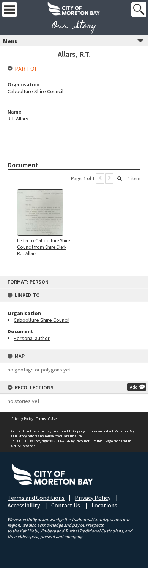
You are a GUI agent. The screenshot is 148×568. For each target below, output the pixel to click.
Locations (104, 505)
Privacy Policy (22, 418)
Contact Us (65, 505)
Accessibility (24, 505)
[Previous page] (100, 178)
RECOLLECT (20, 440)
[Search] (119, 178)
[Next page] (109, 178)
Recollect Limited (89, 440)
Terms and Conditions (36, 497)
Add (134, 387)
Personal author (32, 338)
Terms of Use (46, 418)
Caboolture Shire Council (41, 320)
